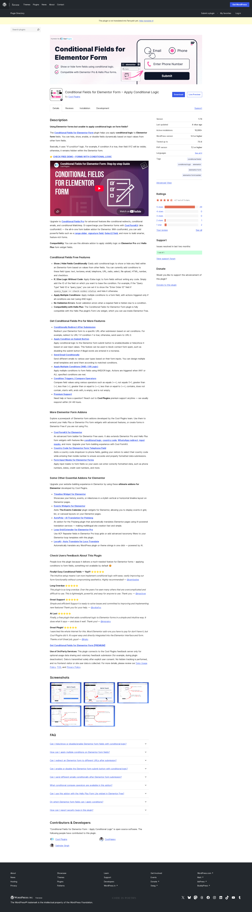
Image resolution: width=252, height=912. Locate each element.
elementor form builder (192, 175)
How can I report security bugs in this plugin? (71, 810)
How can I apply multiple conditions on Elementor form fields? (80, 752)
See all (199, 230)
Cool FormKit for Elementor (68, 432)
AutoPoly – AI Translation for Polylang (73, 517)
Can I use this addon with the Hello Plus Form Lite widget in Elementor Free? (87, 793)
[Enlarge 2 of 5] (111, 685)
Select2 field (111, 233)
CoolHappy (110, 839)
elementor (197, 164)
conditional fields (194, 159)
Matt (200, 877)
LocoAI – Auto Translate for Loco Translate (76, 541)
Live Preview (194, 94)
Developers (109, 881)
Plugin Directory (17, 13)
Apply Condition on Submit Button (71, 339)
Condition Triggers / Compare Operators (75, 378)
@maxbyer (141, 593)
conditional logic (92, 440)
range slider (81, 233)
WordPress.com (205, 873)
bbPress (202, 881)
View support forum (165, 258)
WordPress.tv (111, 886)
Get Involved (156, 873)
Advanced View (164, 182)
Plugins (60, 881)
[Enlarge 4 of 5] (78, 709)
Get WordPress (239, 4)
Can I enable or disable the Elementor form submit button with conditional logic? (89, 768)
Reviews (69, 108)
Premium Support (63, 394)
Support (198, 108)
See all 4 (198, 153)
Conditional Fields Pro (73, 221)
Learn (106, 873)
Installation (85, 108)
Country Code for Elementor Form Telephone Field (80, 448)
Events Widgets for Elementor (69, 506)
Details (56, 108)
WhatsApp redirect (128, 440)
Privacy (13, 886)
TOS (59, 667)
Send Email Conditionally (66, 354)
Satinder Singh (62, 845)
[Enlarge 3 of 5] (145, 685)
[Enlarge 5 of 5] (111, 709)
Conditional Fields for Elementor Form (73, 132)
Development (102, 108)
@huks (85, 639)
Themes (60, 877)
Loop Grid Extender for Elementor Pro (73, 529)
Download (178, 94)
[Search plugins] (38, 29)
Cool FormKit (131, 225)
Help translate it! (146, 21)
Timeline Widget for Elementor (70, 494)
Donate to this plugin (166, 285)
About (13, 873)
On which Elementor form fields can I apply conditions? (76, 802)
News (12, 877)
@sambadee (133, 579)
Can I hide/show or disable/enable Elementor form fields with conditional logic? (88, 744)
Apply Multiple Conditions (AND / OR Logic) (76, 366)
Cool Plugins (74, 96)
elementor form (195, 170)
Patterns (61, 886)
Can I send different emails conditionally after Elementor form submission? (86, 777)
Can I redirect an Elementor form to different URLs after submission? (83, 760)
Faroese (39, 898)
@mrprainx (106, 621)
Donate (155, 881)
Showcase (61, 873)
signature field (95, 233)
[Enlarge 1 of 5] (78, 685)
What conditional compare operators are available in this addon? (81, 785)
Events (154, 877)
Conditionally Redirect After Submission (75, 327)
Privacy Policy (73, 667)
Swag (154, 886)
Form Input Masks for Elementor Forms (74, 460)
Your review (162, 230)
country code (110, 440)
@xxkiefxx (96, 607)
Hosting (13, 881)
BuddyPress (203, 886)
